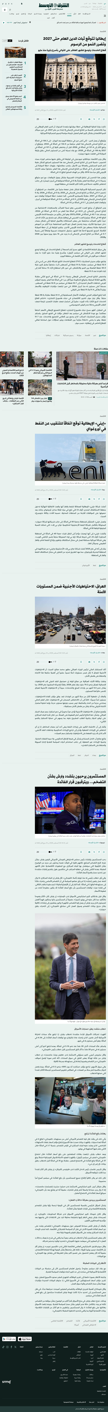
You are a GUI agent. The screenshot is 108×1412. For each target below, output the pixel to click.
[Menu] (105, 16)
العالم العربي (103, 1352)
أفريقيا (91, 1361)
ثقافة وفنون (62, 14)
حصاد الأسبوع (64, 1375)
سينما (54, 1358)
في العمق (23, 14)
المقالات (79, 1352)
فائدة (78, 1321)
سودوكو (104, 1394)
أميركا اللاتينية (89, 1364)
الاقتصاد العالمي (57, 1321)
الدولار (86, 755)
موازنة (79, 335)
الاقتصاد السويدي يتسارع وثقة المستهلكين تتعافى (14, 108)
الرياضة (30, 14)
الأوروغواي (86, 565)
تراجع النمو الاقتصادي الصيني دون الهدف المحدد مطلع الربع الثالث (13, 373)
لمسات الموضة (90, 1381)
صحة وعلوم (54, 14)
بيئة (41, 1358)
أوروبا (91, 1355)
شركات (57, 335)
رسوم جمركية (68, 335)
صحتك (41, 1352)
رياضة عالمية (78, 1381)
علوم (41, 1355)
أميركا (76, 1325)
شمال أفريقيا (100, 1358)
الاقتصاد (69, 14)
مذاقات (91, 1375)
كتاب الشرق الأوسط (75, 1358)
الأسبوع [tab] (5, 40)
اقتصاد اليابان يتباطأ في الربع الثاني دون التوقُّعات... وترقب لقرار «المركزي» (13, 401)
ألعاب (53, 18)
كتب (54, 1352)
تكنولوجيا (46, 14)
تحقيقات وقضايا (64, 1378)
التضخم (69, 1321)
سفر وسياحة (89, 1378)
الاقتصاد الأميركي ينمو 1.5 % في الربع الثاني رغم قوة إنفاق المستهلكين (40, 373)
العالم (79, 14)
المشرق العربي (100, 1361)
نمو (94, 335)
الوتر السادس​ (51, 1355)
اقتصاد (87, 335)
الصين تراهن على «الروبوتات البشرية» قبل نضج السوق (14, 77)
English (100, 3)
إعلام (54, 1361)
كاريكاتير (78, 1355)
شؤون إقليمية (102, 1364)
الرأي (75, 14)
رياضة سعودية (77, 1375)
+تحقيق (66, 1381)
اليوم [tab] (10, 40)
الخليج (102, 1355)
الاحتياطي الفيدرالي (89, 1325)
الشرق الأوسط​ (86, 14)
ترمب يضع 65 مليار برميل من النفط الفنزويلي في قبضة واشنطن (13, 98)
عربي (105, 3)
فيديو (17, 14)
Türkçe (94, 3)
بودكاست (11, 14)
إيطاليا (48, 335)
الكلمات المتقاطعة (101, 1391)
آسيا (92, 1358)
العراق (72, 755)
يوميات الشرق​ (38, 14)
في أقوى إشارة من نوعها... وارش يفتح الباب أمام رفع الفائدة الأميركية (13, 88)
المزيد (48, 18)
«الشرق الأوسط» (95, 110)
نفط (94, 565)
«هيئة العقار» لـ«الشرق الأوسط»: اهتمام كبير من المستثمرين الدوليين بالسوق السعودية (14, 66)
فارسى (85, 3)
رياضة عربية (77, 1378)
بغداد (94, 755)
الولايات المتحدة (89, 1352)
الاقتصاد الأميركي (89, 1321)
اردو (90, 3)
